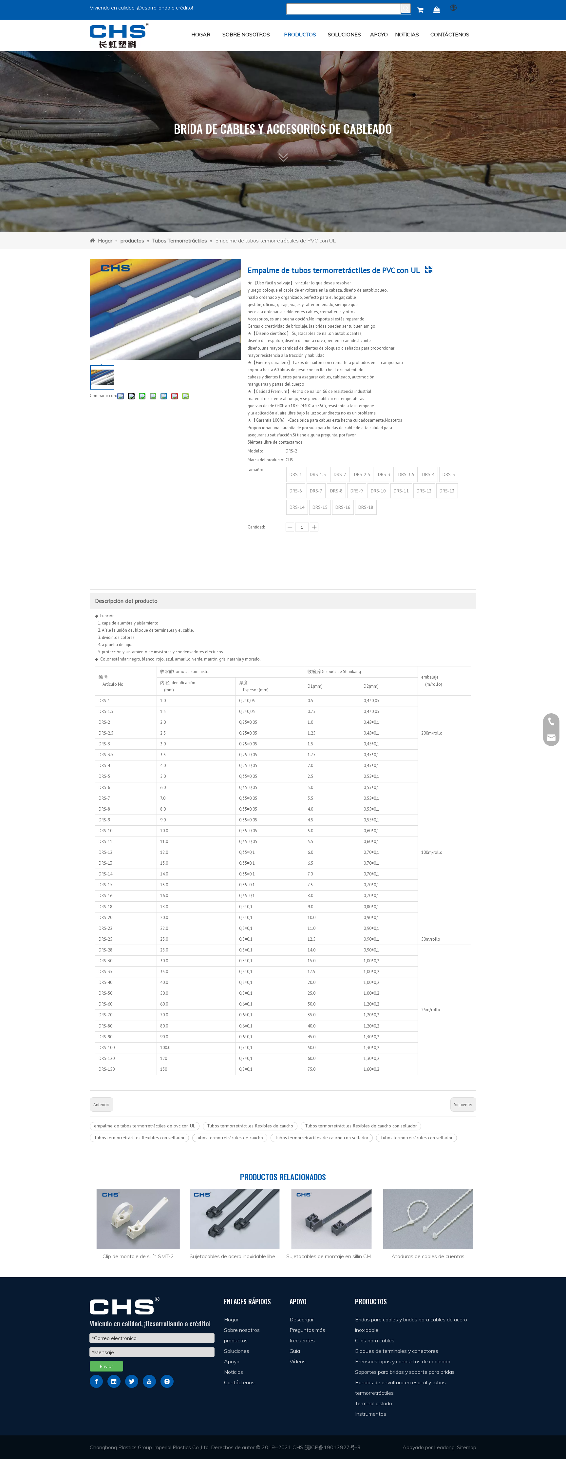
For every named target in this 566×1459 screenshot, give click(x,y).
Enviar (106, 1366)
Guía (295, 1351)
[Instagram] (167, 1381)
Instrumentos (370, 1414)
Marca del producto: (266, 460)
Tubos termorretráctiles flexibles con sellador (139, 1138)
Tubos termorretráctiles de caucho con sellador (321, 1138)
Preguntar (289, 552)
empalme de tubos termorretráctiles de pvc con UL (144, 1126)
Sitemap (466, 1447)
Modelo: (255, 451)
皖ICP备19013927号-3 (333, 1447)
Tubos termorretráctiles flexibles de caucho (250, 1126)
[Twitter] (131, 1381)
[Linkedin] (114, 1381)
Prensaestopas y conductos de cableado (402, 1361)
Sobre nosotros (242, 1330)
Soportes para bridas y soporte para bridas (405, 1372)
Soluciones (236, 1351)
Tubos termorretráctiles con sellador (416, 1138)
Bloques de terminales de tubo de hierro (428, 1256)
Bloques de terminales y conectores (396, 1351)
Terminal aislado (373, 1403)
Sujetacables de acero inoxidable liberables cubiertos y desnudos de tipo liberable (138, 1256)
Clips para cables (374, 1340)
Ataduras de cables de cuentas (331, 1256)
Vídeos (298, 1361)
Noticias (233, 1372)
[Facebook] (96, 1381)
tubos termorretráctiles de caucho (230, 1138)
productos (236, 1340)
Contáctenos (239, 1382)
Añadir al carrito (290, 569)
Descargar (302, 1319)
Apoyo (231, 1361)
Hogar (231, 1319)
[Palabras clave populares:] (406, 8)
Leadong (444, 1447)
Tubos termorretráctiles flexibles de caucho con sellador (361, 1126)
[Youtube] (149, 1381)
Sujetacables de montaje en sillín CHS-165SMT (235, 1256)
